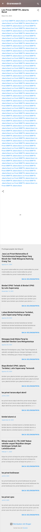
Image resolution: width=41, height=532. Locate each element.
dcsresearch (14, 3)
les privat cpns (8, 497)
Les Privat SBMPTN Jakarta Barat (13, 21)
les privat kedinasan (10, 473)
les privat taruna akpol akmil (14, 392)
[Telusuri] (38, 4)
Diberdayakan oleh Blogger (22, 524)
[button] (38, 10)
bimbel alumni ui (9, 417)
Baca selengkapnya (30, 279)
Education (25, 528)
